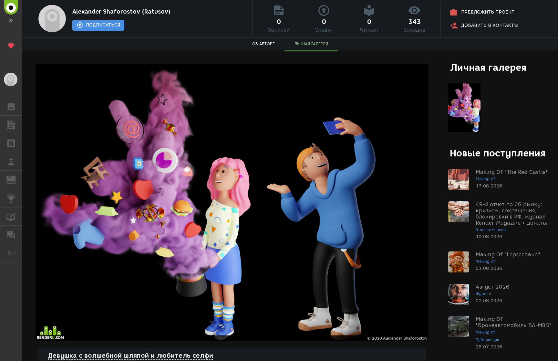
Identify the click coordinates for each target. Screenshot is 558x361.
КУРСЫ (11, 216)
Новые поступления (497, 153)
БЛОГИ (11, 143)
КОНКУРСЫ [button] (11, 198)
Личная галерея (488, 67)
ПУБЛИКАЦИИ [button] (11, 125)
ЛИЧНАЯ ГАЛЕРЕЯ (311, 43)
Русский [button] (14, 253)
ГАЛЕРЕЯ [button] (11, 106)
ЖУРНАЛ (15, 179)
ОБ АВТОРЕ (263, 43)
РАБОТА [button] (11, 161)
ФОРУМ (11, 235)
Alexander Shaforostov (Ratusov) (121, 11)
